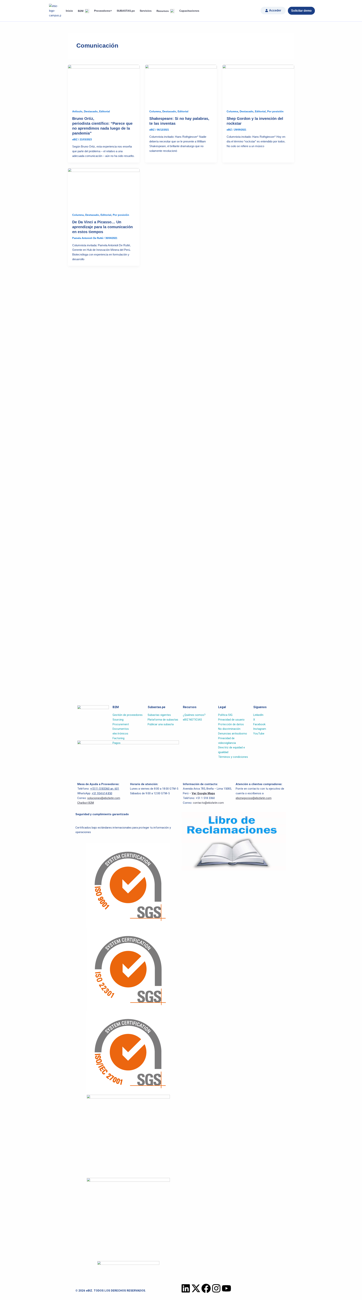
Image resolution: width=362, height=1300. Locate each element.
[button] (273, 10)
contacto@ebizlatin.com (208, 802)
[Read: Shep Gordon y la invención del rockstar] (258, 84)
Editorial (104, 111)
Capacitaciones (189, 10)
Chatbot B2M (85, 802)
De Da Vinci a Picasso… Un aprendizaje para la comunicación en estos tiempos (102, 227)
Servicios (146, 10)
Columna (155, 111)
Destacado (91, 111)
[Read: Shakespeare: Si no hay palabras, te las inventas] (181, 84)
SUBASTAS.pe (126, 10)
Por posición (275, 111)
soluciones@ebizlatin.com (103, 798)
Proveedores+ (103, 10)
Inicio (69, 10)
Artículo (77, 111)
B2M (81, 10)
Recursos (162, 10)
